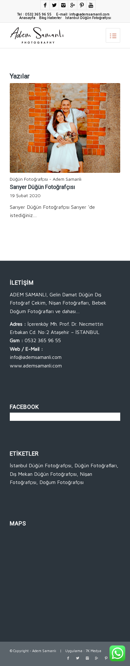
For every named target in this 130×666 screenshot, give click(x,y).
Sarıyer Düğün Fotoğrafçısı (42, 187)
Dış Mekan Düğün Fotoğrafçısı (43, 474)
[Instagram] (63, 5)
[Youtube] (90, 5)
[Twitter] (54, 5)
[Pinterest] (81, 5)
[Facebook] (45, 5)
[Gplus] (72, 5)
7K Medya (93, 651)
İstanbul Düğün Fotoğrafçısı (88, 17)
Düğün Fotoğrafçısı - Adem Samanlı (45, 179)
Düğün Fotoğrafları (95, 465)
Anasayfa (27, 17)
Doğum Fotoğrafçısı (61, 482)
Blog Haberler (50, 17)
